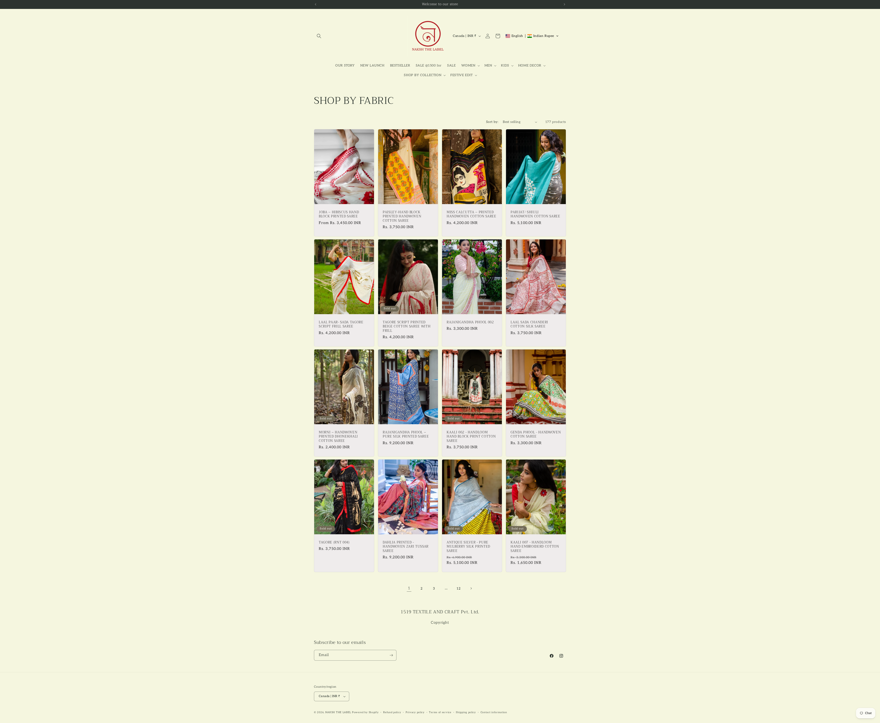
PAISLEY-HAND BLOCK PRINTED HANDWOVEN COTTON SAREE (402, 216)
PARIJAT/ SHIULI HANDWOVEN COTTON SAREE (535, 214)
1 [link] (409, 588)
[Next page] (471, 588)
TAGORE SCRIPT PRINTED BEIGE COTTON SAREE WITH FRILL (406, 326)
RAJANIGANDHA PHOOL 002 (470, 322)
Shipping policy (466, 712)
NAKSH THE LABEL (338, 712)
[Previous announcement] (316, 4)
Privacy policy (415, 712)
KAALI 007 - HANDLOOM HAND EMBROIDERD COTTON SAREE (535, 546)
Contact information (494, 712)
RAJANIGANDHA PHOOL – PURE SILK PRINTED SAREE (406, 434)
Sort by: (492, 122)
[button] (319, 36)
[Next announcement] (564, 4)
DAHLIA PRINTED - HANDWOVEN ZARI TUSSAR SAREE (406, 546)
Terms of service (440, 712)
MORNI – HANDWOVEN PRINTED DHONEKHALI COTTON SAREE (338, 436)
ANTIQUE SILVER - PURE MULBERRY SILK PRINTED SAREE (468, 546)
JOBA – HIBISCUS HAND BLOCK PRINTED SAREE (339, 214)
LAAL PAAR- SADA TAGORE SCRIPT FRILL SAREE (341, 324)
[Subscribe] (391, 655)
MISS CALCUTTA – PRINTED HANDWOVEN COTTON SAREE (471, 214)
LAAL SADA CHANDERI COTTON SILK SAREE (529, 324)
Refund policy (392, 712)
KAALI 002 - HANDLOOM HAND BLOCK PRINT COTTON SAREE (471, 436)
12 (458, 588)
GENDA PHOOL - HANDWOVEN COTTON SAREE (536, 434)
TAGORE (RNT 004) (334, 542)
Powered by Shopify (365, 712)
